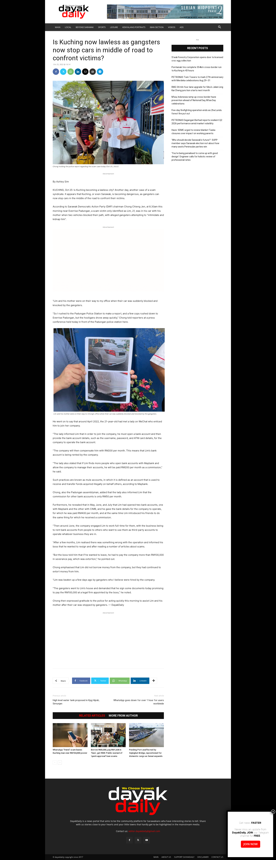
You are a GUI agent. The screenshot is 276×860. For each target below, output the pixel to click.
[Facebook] (56, 71)
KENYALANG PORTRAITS (133, 27)
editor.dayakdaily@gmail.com (144, 831)
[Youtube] (146, 840)
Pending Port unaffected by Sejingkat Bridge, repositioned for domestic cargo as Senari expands (145, 753)
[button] (219, 27)
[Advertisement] (108, 639)
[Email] (85, 71)
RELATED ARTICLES (92, 715)
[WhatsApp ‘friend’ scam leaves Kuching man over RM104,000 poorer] (70, 735)
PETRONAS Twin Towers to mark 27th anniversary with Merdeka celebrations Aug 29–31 (197, 79)
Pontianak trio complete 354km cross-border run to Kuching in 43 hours (197, 69)
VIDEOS (171, 27)
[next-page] (60, 763)
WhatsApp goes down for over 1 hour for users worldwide (138, 702)
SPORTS (102, 27)
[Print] (92, 71)
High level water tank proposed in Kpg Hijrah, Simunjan (76, 702)
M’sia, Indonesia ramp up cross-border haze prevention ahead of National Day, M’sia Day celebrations (194, 100)
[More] (153, 681)
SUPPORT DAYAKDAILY (184, 857)
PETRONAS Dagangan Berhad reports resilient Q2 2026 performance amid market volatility (197, 122)
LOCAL (68, 27)
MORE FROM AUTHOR (123, 715)
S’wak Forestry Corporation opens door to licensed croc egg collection (197, 59)
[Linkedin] (78, 71)
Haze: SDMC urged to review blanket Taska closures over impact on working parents (193, 132)
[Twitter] (63, 71)
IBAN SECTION (157, 27)
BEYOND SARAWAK (85, 27)
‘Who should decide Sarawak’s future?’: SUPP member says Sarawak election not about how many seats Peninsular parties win (195, 143)
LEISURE (114, 27)
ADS (182, 27)
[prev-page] (55, 763)
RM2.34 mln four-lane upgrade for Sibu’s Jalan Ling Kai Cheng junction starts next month (197, 89)
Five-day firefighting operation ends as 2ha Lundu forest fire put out (197, 112)
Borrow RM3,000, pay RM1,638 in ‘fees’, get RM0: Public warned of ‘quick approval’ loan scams (106, 753)
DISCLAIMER (202, 857)
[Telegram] (100, 71)
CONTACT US (217, 857)
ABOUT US (166, 857)
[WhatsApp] (70, 71)
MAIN (57, 27)
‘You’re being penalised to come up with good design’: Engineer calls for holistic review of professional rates (195, 156)
